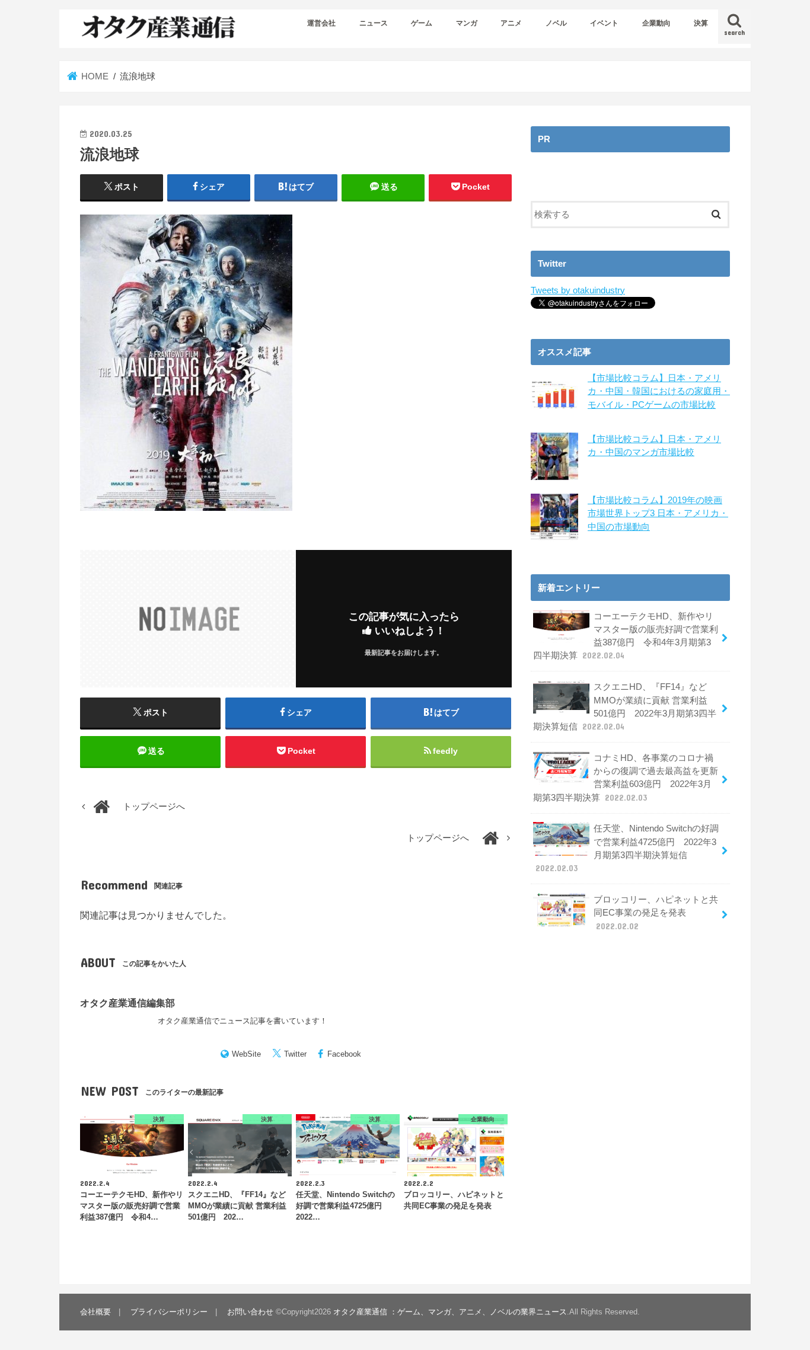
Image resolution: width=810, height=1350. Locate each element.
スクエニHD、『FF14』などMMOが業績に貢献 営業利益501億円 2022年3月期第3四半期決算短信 (624, 706)
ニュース (373, 23)
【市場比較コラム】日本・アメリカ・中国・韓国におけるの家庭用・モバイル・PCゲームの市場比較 (659, 391)
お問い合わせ (250, 1311)
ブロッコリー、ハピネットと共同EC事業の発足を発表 (656, 912)
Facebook (344, 1054)
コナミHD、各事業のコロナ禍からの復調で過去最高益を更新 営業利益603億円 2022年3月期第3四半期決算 (625, 777)
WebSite (246, 1054)
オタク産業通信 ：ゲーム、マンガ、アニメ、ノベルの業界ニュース (450, 1311)
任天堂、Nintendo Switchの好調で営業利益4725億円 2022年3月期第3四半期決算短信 (627, 848)
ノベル (556, 23)
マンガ (466, 23)
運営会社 (321, 23)
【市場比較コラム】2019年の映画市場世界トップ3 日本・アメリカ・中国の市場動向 (658, 513)
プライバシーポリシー (169, 1311)
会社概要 (95, 1311)
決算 (701, 23)
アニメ (511, 23)
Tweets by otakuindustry (578, 290)
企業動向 (656, 23)
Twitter (295, 1054)
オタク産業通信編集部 (127, 1002)
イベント (604, 23)
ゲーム (421, 23)
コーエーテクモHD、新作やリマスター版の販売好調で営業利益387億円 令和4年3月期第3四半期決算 (625, 636)
